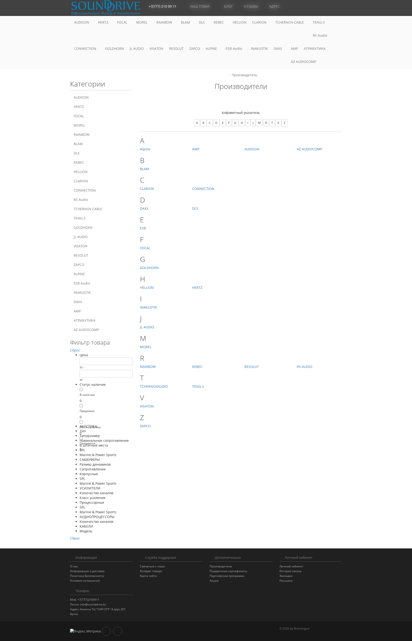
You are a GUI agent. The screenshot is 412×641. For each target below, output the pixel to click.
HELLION (240, 22)
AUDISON (82, 22)
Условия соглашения (85, 581)
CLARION (260, 22)
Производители (221, 566)
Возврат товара (151, 571)
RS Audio (320, 35)
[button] (317, 6)
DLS (202, 22)
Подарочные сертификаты (228, 571)
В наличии (87, 395)
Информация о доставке (87, 571)
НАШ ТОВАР (200, 6)
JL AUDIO (137, 48)
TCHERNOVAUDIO (154, 386)
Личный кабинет (291, 566)
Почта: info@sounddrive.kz (88, 604)
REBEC (219, 22)
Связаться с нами (152, 566)
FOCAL (122, 22)
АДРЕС (274, 6)
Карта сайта (148, 576)
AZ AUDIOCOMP (304, 61)
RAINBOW (164, 22)
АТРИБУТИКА (314, 48)
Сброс (75, 350)
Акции (214, 581)
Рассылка (286, 581)
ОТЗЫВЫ (250, 6)
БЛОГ (228, 6)
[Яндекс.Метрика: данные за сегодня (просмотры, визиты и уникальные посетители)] (85, 631)
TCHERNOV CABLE (290, 22)
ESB (143, 228)
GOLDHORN (114, 48)
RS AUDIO (304, 366)
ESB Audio (234, 48)
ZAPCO (194, 48)
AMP (294, 48)
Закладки (286, 576)
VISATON (156, 48)
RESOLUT (176, 48)
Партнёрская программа (227, 576)
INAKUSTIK (259, 48)
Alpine (145, 149)
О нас (74, 566)
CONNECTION (85, 48)
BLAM (186, 22)
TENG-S (319, 22)
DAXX (278, 48)
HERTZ (103, 22)
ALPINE (212, 48)
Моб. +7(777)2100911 (84, 600)
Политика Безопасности (87, 576)
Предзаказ (87, 411)
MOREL (142, 22)
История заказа (290, 571)
